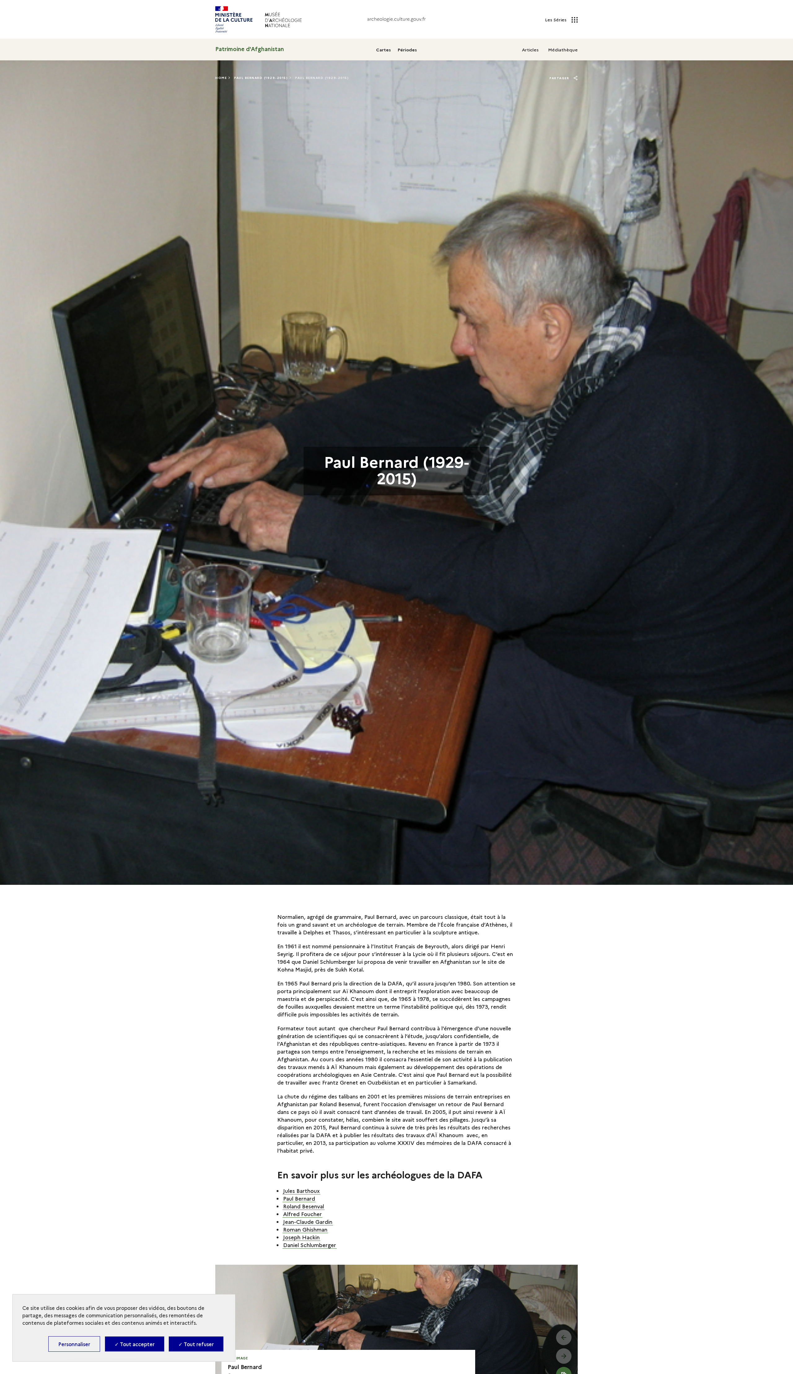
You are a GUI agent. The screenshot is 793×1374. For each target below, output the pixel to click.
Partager (560, 78)
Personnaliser (74, 1344)
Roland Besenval (303, 1206)
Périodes (407, 49)
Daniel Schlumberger (309, 1244)
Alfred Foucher (302, 1213)
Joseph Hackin (301, 1237)
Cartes (383, 49)
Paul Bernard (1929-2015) (261, 78)
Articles (530, 49)
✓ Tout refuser (196, 1344)
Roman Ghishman (305, 1229)
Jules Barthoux (301, 1190)
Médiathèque (563, 49)
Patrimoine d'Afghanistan (249, 49)
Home (221, 78)
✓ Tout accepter (135, 1344)
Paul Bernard (299, 1198)
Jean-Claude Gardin (307, 1221)
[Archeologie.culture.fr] (396, 19)
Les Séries (556, 19)
